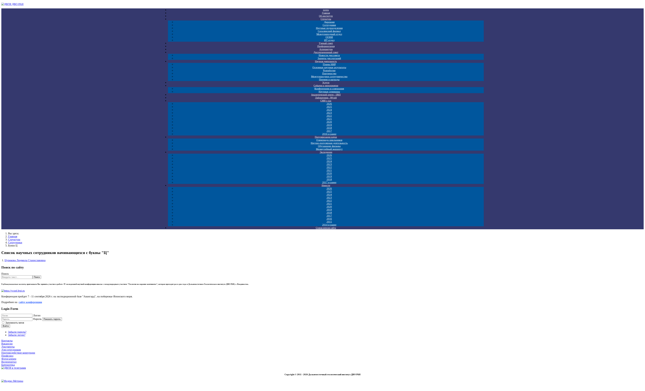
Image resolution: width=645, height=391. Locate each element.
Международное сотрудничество (329, 76)
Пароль (37, 319)
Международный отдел (329, 34)
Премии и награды (329, 79)
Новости (326, 185)
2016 (329, 218)
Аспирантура (326, 49)
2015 (329, 221)
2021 (329, 119)
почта (326, 10)
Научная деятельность (326, 61)
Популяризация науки (326, 137)
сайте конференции (30, 302)
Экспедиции (326, 152)
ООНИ (329, 37)
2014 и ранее (329, 224)
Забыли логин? (16, 335)
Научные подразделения (329, 28)
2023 (329, 112)
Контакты (7, 340)
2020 (329, 122)
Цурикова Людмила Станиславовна (25, 260)
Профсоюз (7, 355)
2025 (329, 106)
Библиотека (8, 364)
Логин (36, 315)
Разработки (329, 70)
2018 (329, 128)
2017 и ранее (329, 182)
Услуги (325, 82)
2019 (329, 125)
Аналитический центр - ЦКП (326, 94)
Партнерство (329, 73)
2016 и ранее (329, 134)
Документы (8, 346)
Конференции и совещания (329, 88)
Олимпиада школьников (329, 140)
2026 (329, 103)
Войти (6, 326)
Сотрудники (329, 25)
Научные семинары (329, 91)
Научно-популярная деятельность (329, 143)
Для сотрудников (11, 349)
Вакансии (7, 343)
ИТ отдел (329, 40)
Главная (326, 13)
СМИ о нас (325, 101)
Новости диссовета (329, 55)
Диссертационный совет (326, 52)
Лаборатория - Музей (326, 97)
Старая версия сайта (326, 228)
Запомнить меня (14, 322)
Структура (326, 19)
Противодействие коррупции (18, 352)
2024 (329, 109)
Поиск (5, 273)
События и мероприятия (326, 85)
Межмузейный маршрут (329, 149)
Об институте (326, 16)
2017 (329, 131)
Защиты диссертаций (329, 58)
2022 (329, 115)
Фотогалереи (8, 358)
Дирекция (329, 22)
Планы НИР (329, 64)
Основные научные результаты (329, 67)
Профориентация (326, 46)
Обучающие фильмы (329, 146)
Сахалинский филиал (329, 31)
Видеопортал (8, 361)
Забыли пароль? (17, 331)
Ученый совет (326, 43)
